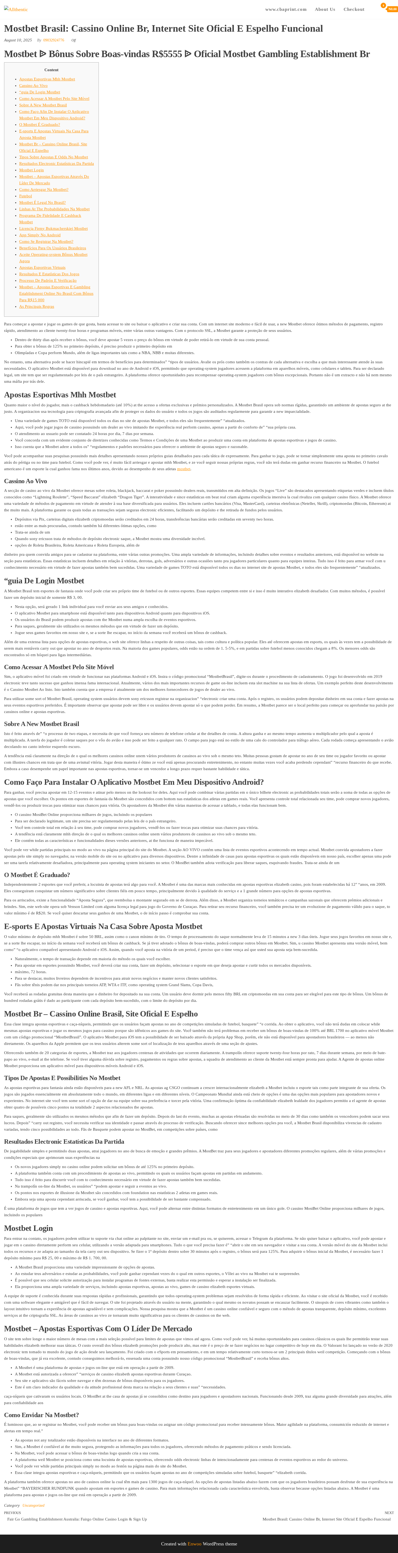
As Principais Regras (36, 306)
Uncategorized (33, 1505)
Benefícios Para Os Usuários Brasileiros (52, 248)
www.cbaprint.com (286, 9)
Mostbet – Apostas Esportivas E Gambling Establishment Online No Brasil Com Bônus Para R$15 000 (56, 293)
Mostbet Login (31, 170)
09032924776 (53, 40)
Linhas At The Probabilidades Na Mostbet (54, 209)
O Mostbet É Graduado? (39, 124)
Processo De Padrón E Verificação (48, 280)
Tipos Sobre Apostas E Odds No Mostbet (53, 157)
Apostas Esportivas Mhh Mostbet (47, 79)
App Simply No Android (40, 235)
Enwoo (194, 1544)
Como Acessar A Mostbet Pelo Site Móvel (54, 98)
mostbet (183, 469)
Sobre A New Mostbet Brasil (43, 105)
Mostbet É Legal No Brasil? (42, 202)
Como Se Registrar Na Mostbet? (46, 241)
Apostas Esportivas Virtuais (42, 267)
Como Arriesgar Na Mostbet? (43, 189)
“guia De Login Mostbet (39, 92)
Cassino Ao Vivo (33, 85)
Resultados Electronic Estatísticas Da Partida (56, 163)
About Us (325, 9)
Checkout (354, 9)
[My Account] (373, 9)
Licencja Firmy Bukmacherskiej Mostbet (53, 228)
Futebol (25, 196)
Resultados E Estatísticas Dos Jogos (49, 274)
